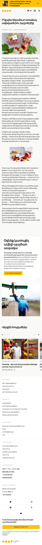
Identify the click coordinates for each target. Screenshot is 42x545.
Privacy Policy (4, 534)
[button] (29, 11)
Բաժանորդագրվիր (21, 527)
